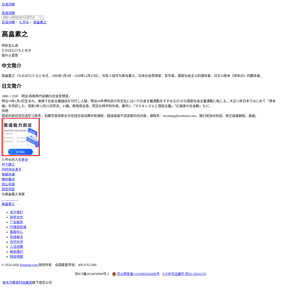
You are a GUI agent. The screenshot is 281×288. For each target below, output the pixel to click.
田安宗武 (8, 189)
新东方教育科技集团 (17, 282)
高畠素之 (39, 22)
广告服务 (16, 222)
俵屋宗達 (8, 174)
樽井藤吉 (8, 179)
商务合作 (16, 217)
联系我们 (16, 251)
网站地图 (16, 256)
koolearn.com (29, 265)
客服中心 (16, 232)
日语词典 (8, 4)
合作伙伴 (16, 242)
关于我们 (16, 212)
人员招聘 (16, 247)
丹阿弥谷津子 (11, 169)
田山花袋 (8, 184)
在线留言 (16, 237)
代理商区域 (18, 227)
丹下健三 (8, 164)
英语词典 (8, 13)
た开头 (24, 22)
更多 (24, 159)
